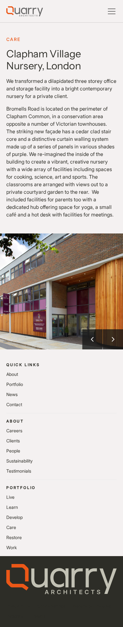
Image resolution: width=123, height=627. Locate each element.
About (12, 374)
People (13, 450)
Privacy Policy (18, 606)
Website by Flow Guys (92, 606)
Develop (14, 517)
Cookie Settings (51, 606)
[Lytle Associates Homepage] (24, 11)
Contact (14, 404)
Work (11, 547)
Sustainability (19, 460)
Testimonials (18, 471)
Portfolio (14, 384)
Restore (14, 537)
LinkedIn (38, 616)
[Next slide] (113, 339)
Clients (13, 440)
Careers (14, 430)
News (12, 394)
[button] (110, 11)
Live (10, 497)
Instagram (14, 616)
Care (11, 527)
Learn (12, 507)
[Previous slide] (92, 339)
